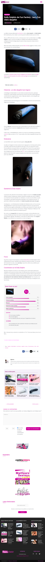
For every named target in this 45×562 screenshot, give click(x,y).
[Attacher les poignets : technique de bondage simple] (37, 533)
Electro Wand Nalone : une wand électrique (21, 384)
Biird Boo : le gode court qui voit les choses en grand (22, 396)
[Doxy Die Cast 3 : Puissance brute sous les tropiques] (34, 378)
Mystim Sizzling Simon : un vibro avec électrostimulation (34, 396)
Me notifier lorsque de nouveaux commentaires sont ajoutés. (20, 431)
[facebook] (33, 554)
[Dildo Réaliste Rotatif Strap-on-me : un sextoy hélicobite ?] (10, 378)
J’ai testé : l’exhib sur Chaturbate (40, 541)
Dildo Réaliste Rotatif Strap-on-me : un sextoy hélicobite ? (10, 384)
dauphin (9, 346)
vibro (35, 346)
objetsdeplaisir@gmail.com (23, 556)
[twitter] (39, 554)
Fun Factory (19, 33)
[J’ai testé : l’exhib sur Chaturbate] (37, 542)
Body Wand (27, 259)
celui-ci (6, 134)
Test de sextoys (31, 346)
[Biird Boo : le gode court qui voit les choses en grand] (22, 390)
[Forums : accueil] (22, 491)
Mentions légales (41, 560)
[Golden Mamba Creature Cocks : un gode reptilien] (10, 390)
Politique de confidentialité (12, 560)
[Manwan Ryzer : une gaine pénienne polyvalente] (22, 532)
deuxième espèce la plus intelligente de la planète (20, 74)
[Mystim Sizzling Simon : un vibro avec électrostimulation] (34, 390)
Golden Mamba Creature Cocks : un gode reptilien (9, 396)
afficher (15, 85)
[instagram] (36, 554)
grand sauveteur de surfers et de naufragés (18, 76)
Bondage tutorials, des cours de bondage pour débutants (40, 526)
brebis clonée (26, 45)
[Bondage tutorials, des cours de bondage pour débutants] (37, 525)
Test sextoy (7, 14)
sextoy (26, 346)
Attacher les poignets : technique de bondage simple (40, 534)
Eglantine (9, 22)
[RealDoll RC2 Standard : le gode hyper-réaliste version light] (22, 539)
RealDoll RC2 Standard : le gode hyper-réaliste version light (25, 540)
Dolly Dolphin (13, 346)
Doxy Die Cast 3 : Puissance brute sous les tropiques (34, 384)
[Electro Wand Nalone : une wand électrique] (22, 378)
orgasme (22, 346)
